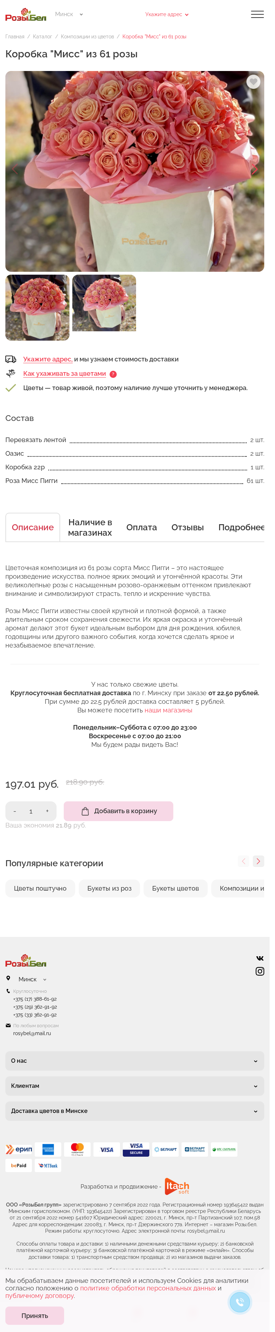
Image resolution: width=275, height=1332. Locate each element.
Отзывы (188, 527)
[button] (255, 169)
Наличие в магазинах (90, 527)
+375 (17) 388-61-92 (35, 999)
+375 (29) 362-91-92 (35, 1007)
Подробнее (242, 527)
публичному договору (39, 1295)
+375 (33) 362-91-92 (35, 1015)
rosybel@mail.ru (32, 1033)
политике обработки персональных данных (148, 1288)
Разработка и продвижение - (121, 1186)
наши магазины (168, 710)
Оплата (141, 527)
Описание (33, 527)
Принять (34, 1315)
